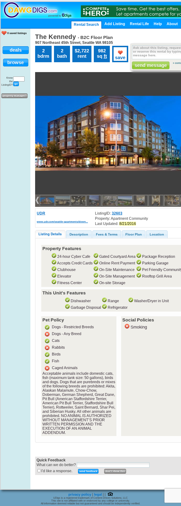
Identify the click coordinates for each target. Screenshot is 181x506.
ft (105, 56)
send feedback (88, 471)
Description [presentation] (79, 234)
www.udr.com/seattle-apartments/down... (62, 221)
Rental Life (139, 24)
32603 (117, 213)
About (172, 24)
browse (15, 62)
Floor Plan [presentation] (133, 234)
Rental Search (86, 25)
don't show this (115, 471)
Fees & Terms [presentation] (107, 234)
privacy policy (79, 494)
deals (16, 50)
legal (98, 494)
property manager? (14, 95)
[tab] (50, 234)
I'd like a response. (56, 471)
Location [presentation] (157, 234)
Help (158, 24)
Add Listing (114, 24)
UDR (41, 213)
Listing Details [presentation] (50, 234)
